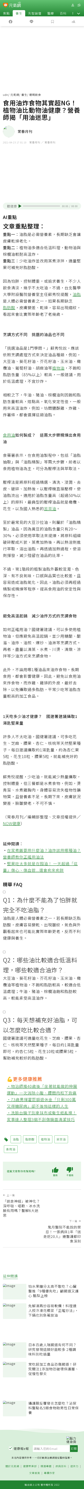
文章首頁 (34, 1473)
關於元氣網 (12, 1466)
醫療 (50, 13)
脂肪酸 (9, 307)
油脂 (77, 294)
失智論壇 (34, 13)
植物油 (58, 368)
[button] (78, 13)
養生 (19, 13)
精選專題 (46, 1466)
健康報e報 (21, 1448)
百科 (63, 13)
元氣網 (14, 95)
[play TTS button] (20, 206)
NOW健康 (12, 823)
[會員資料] (72, 5)
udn (5, 95)
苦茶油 (50, 508)
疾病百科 (60, 1466)
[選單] (79, 5)
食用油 (9, 435)
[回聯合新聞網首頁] (5, 5)
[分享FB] (10, 21)
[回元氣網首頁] (15, 5)
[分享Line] (31, 21)
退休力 (74, 1466)
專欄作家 (49, 1473)
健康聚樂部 (30, 1466)
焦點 (6, 13)
